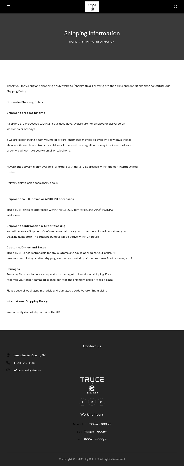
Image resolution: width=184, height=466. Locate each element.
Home (73, 41)
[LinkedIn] (92, 402)
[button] (175, 6)
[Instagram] (101, 402)
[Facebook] (82, 402)
